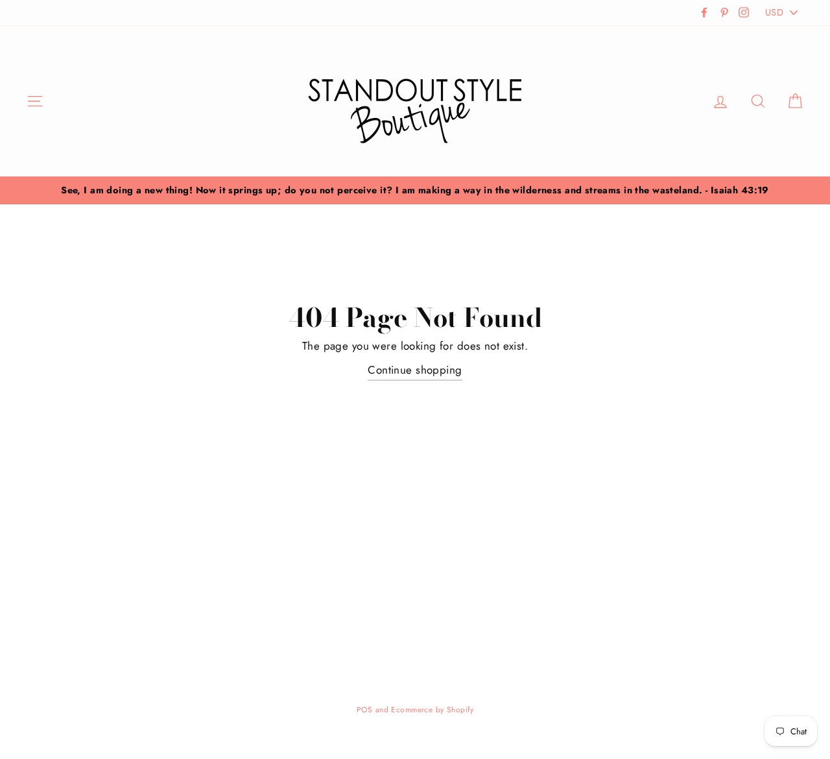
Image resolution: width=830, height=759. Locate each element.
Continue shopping (415, 370)
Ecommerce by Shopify (432, 709)
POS (364, 709)
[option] (415, 190)
